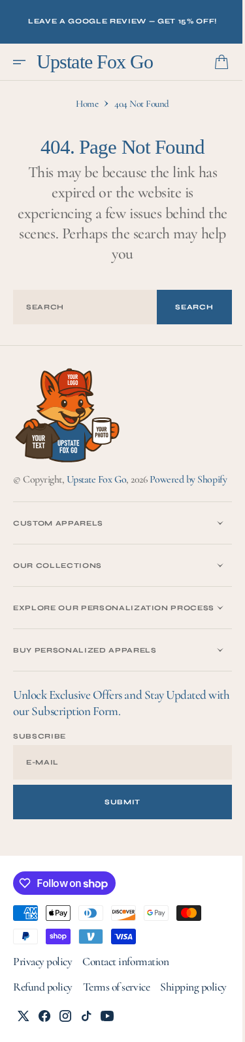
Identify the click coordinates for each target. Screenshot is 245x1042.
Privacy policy (42, 979)
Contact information (125, 979)
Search (185, 307)
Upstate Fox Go (96, 478)
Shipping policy (46, 1030)
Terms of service (116, 1004)
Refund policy (43, 1004)
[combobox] (80, 307)
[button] (23, 61)
